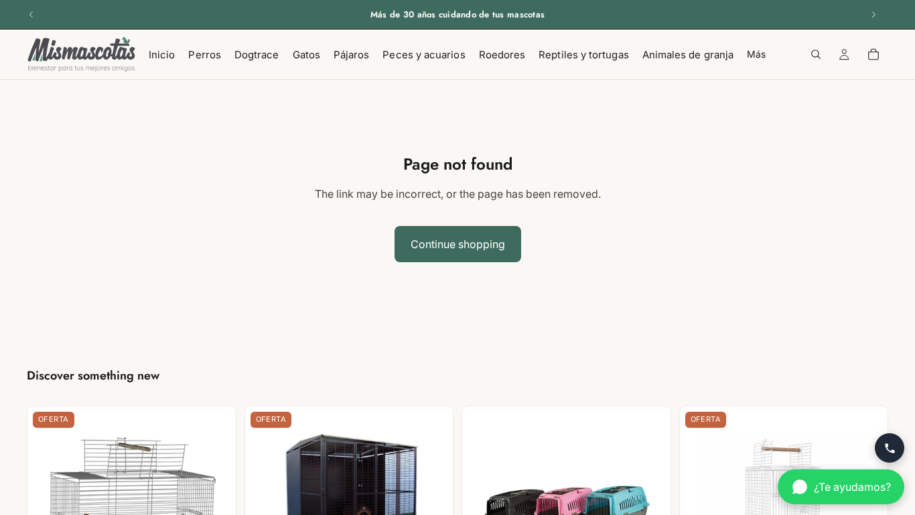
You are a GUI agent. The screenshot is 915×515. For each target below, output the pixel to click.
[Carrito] (873, 54)
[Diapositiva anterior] (31, 15)
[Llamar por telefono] (889, 448)
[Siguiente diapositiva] (873, 15)
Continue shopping (458, 244)
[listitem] (756, 54)
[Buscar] (816, 54)
